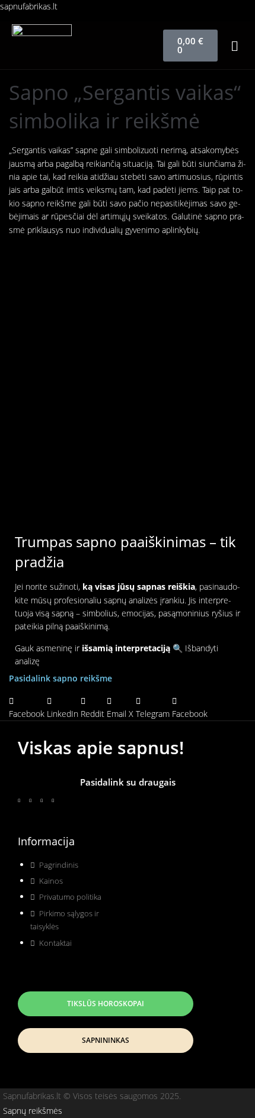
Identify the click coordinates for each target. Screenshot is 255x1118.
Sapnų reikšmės (32, 1110)
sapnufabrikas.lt (29, 6)
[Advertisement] (127, 372)
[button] (235, 45)
